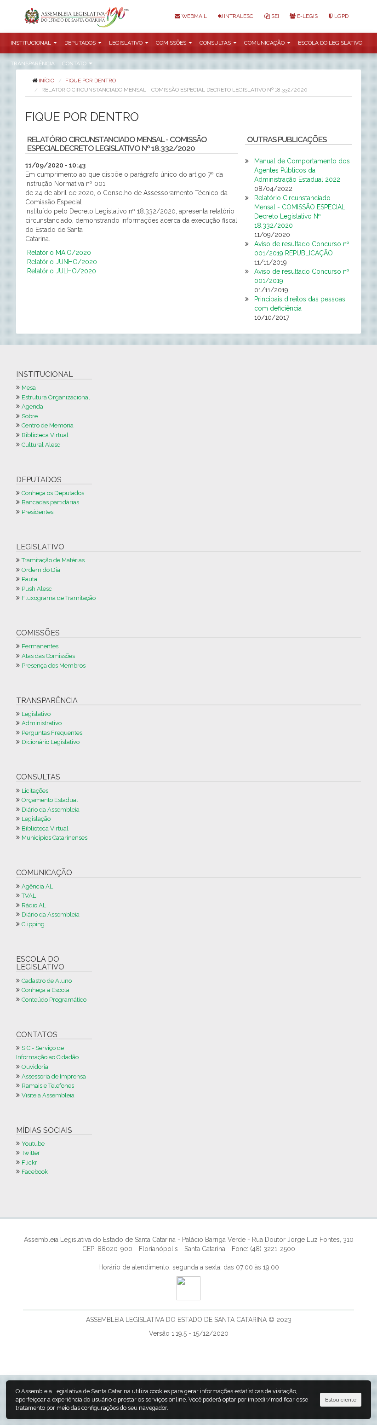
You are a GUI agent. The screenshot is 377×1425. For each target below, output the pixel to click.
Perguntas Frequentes (52, 732)
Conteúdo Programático (54, 999)
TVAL (29, 895)
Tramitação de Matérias (53, 560)
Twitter (31, 1152)
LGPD (340, 16)
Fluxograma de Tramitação (59, 597)
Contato (75, 63)
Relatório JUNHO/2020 (62, 261)
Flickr (29, 1162)
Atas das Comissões (48, 655)
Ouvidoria (35, 1066)
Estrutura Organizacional (56, 397)
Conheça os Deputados (53, 493)
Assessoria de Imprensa (54, 1076)
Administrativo (42, 723)
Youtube (33, 1143)
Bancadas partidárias (50, 502)
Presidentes (37, 511)
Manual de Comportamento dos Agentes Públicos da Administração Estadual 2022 (302, 170)
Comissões (172, 43)
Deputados (80, 43)
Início (46, 80)
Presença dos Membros (54, 665)
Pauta (29, 579)
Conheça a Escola (45, 990)
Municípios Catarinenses (54, 837)
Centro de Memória (48, 425)
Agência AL (37, 886)
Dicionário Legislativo (51, 741)
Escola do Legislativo (330, 43)
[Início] (79, 16)
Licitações (35, 790)
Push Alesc (37, 588)
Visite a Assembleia (48, 1095)
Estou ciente (340, 1399)
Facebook (35, 1171)
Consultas (216, 43)
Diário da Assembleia (51, 809)
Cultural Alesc (41, 444)
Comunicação (265, 43)
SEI (274, 16)
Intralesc (238, 16)
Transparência (33, 63)
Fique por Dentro (90, 80)
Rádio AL (34, 905)
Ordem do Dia (41, 569)
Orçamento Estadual (50, 799)
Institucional (31, 43)
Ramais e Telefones (48, 1085)
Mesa (29, 387)
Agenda (32, 406)
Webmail (193, 16)
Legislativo (126, 43)
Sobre (30, 416)
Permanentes (40, 646)
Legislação (36, 818)
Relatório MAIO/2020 (59, 252)
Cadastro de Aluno (47, 980)
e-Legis (307, 16)
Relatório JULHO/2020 (61, 271)
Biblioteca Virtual (45, 435)
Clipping (33, 924)
